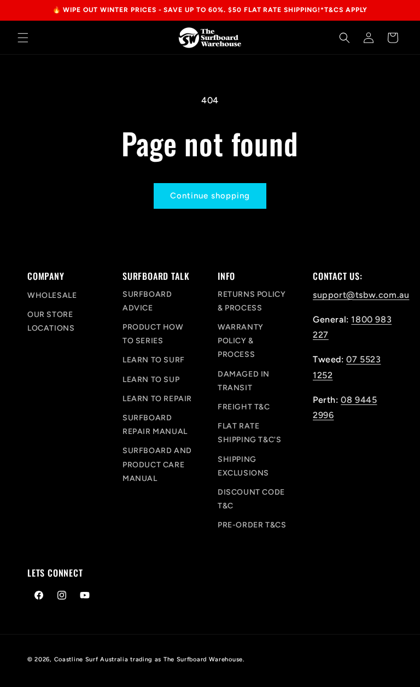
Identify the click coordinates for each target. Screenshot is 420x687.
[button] (23, 38)
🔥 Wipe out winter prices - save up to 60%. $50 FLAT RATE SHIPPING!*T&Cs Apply (210, 10)
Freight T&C (244, 407)
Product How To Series (153, 333)
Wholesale (52, 295)
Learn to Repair (157, 398)
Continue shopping (210, 196)
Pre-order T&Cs (252, 525)
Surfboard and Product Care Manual (157, 464)
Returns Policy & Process (251, 301)
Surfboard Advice (147, 301)
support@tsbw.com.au (361, 295)
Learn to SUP (150, 379)
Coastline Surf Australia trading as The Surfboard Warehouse (148, 659)
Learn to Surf (153, 360)
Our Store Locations (50, 321)
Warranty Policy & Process (241, 340)
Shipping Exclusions (243, 466)
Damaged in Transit (244, 380)
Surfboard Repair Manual (155, 424)
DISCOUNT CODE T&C (251, 499)
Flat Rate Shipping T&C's (249, 432)
